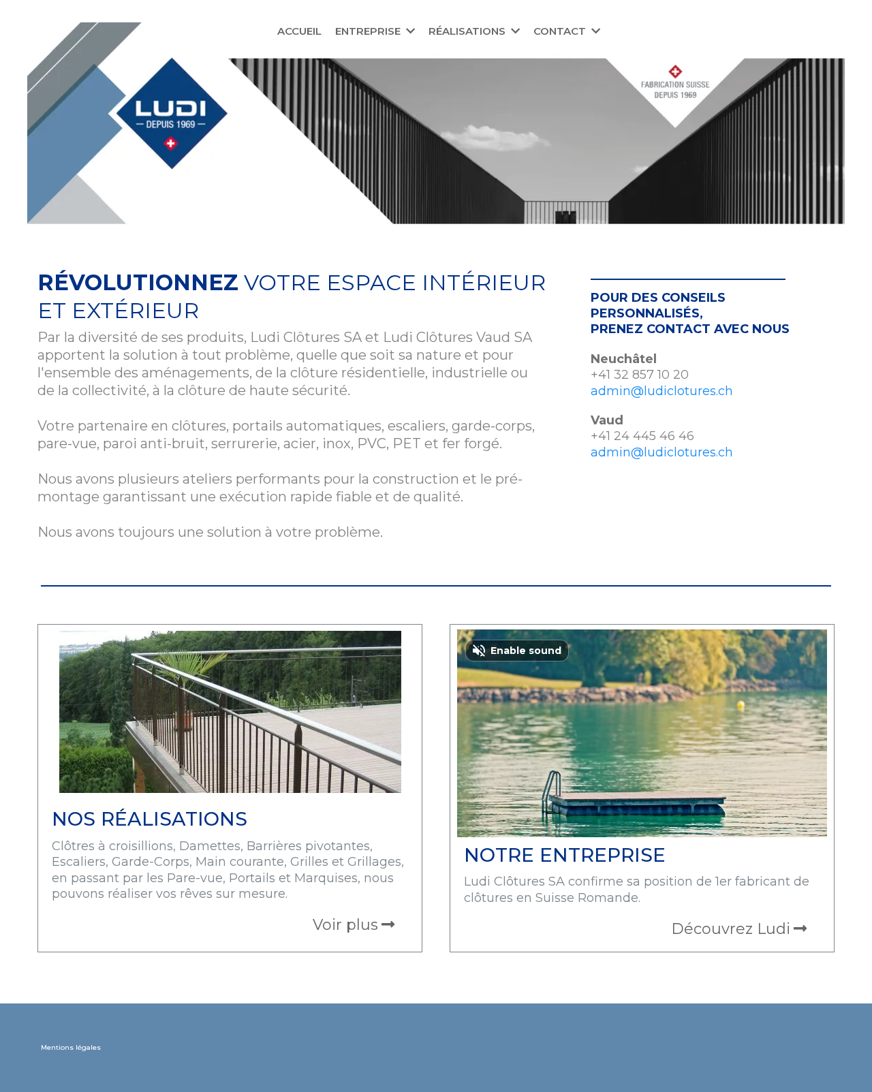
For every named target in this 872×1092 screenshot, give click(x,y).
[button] (409, 31)
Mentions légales (71, 1047)
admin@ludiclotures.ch (662, 391)
